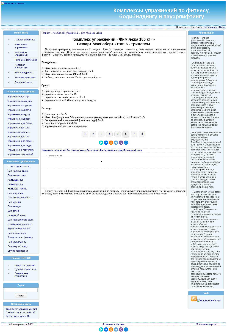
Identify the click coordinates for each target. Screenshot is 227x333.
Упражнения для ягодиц (20, 141)
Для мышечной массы (19, 197)
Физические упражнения (21, 46)
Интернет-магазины (25, 77)
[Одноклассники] (111, 143)
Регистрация (210, 27)
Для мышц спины (17, 175)
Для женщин (14, 206)
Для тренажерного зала (20, 219)
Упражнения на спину (19, 132)
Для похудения (16, 193)
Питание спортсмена (26, 60)
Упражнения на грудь (19, 114)
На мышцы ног (15, 184)
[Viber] (121, 143)
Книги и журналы (24, 72)
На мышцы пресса (17, 188)
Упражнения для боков (20, 123)
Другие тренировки (18, 250)
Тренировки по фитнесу (20, 237)
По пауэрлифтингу (18, 246)
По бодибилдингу (17, 242)
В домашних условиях (20, 224)
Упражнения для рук (18, 96)
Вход (222, 27)
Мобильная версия (206, 324)
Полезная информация (21, 66)
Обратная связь (23, 82)
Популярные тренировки (21, 274)
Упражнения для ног (18, 136)
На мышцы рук (15, 179)
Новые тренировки (24, 265)
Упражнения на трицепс (20, 105)
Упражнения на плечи (19, 110)
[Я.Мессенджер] (101, 143)
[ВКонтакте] (106, 143)
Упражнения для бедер (20, 145)
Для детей (13, 211)
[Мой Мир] (126, 143)
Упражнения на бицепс (20, 101)
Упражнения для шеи (19, 127)
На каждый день (16, 215)
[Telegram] (116, 143)
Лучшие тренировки (25, 269)
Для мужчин (14, 202)
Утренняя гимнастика (19, 228)
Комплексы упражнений (65, 33)
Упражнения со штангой (20, 154)
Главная (45, 33)
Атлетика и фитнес (25, 39)
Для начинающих (17, 233)
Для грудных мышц (91, 33)
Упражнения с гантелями (21, 149)
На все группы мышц (19, 166)
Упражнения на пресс (19, 118)
